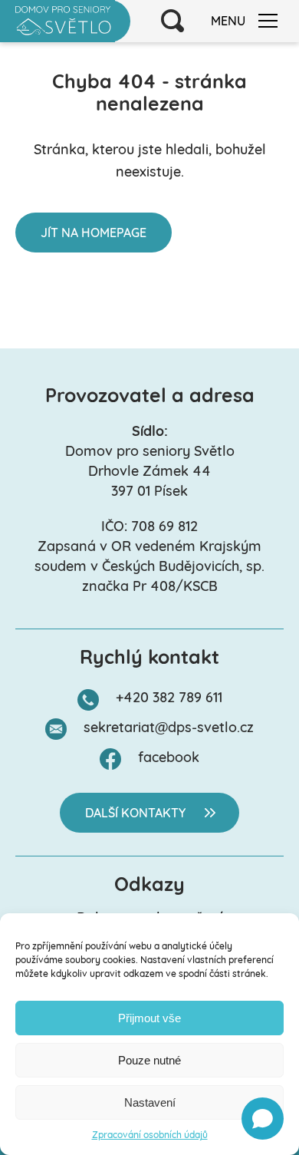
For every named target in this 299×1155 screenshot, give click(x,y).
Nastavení (150, 1102)
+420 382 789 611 (169, 699)
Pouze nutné (149, 1060)
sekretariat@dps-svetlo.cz (169, 729)
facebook (168, 759)
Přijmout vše (149, 1018)
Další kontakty (135, 814)
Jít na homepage (93, 234)
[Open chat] (263, 1118)
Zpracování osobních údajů (150, 1135)
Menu (228, 22)
